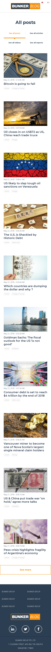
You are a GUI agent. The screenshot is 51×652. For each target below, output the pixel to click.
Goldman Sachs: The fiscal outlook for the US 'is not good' (22, 341)
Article (6, 88)
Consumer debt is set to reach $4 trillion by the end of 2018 (25, 394)
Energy (14, 140)
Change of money (18, 88)
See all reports (36, 42)
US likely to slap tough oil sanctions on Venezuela (22, 185)
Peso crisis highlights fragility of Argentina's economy (25, 551)
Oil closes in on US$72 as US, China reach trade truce (24, 133)
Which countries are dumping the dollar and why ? (25, 287)
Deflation (15, 349)
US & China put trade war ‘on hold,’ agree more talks (24, 500)
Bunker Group (8, 591)
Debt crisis (15, 242)
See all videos (15, 42)
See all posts (14, 33)
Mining (14, 455)
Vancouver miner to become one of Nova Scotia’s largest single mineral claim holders (24, 447)
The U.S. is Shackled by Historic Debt (20, 236)
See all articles (36, 33)
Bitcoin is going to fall (19, 84)
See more (25, 569)
